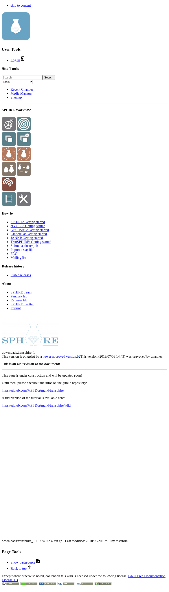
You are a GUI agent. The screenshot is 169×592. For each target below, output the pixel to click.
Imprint (16, 308)
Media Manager (22, 93)
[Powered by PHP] (47, 584)
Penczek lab (19, 296)
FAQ (14, 254)
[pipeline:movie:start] (9, 205)
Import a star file (22, 250)
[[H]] (16, 38)
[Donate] (29, 584)
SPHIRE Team (21, 292)
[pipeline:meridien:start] (24, 160)
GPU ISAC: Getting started (30, 230)
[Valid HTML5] (66, 584)
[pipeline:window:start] (9, 145)
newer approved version (59, 356)
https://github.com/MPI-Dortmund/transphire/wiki (36, 405)
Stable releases (21, 275)
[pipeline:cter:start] (24, 130)
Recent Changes (22, 89)
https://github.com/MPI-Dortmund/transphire (33, 390)
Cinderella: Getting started (29, 234)
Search (48, 77)
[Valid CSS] (84, 584)
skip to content (21, 5)
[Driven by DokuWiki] (103, 584)
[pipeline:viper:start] (9, 160)
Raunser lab (19, 300)
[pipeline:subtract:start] (24, 175)
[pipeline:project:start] (9, 130)
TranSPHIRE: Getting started (31, 242)
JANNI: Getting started (27, 238)
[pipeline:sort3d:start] (9, 175)
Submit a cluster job (24, 246)
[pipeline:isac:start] (24, 145)
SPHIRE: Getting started (28, 222)
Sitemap (16, 97)
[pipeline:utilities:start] (24, 205)
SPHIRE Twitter (22, 304)
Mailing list (18, 258)
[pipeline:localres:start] (9, 190)
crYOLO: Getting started (28, 226)
